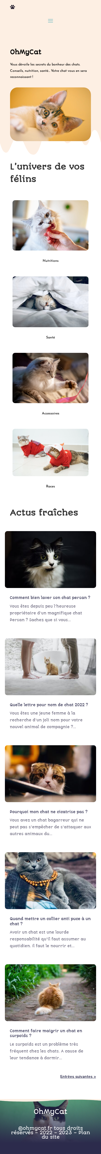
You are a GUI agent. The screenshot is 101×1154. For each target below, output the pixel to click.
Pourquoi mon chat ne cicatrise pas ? (49, 812)
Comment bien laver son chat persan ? (50, 598)
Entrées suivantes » (78, 1076)
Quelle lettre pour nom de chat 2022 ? (49, 705)
